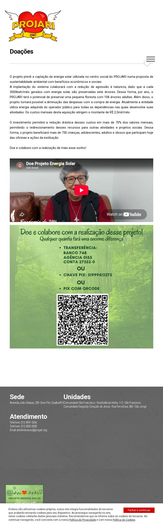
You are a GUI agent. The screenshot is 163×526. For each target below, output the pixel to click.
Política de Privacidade (82, 519)
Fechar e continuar (139, 510)
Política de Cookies (124, 519)
